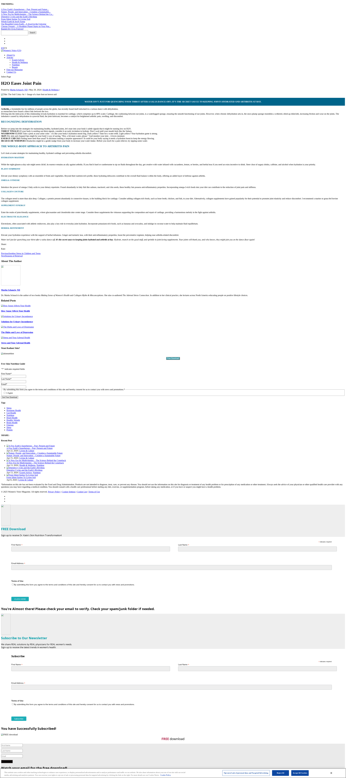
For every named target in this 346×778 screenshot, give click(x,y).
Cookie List (82, 492)
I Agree (9, 393)
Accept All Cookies (300, 773)
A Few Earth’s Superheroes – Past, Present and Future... (25, 9)
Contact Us (11, 72)
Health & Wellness (20, 62)
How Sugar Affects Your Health (15, 311)
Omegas (10, 425)
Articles (9, 57)
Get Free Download (9, 397)
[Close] (331, 773)
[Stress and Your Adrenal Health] (15, 337)
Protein (9, 430)
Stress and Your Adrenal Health (15, 343)
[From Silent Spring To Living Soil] (22, 475)
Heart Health (11, 418)
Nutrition (16, 65)
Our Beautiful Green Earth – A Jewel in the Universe (23, 24)
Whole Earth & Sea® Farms (13, 21)
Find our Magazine (14, 70)
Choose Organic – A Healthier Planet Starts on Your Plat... (26, 26)
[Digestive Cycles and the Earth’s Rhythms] (25, 468)
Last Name (183, 545)
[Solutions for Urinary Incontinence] (17, 316)
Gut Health (11, 413)
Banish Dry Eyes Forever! (12, 29)
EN (2, 48)
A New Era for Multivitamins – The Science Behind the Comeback (35, 463)
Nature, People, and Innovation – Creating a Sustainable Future (33, 455)
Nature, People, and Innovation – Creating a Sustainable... (26, 12)
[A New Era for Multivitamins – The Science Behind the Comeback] (36, 460)
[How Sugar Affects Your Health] (16, 306)
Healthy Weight (13, 420)
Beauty (15, 67)
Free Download (173, 358)
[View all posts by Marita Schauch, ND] (10, 284)
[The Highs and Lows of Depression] (17, 327)
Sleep (8, 427)
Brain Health (11, 422)
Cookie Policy (165, 775)
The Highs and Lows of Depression (17, 332)
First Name (16, 545)
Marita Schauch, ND (19, 90)
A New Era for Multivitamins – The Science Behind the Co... (27, 14)
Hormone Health (13, 410)
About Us (10, 55)
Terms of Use (94, 492)
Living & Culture (26, 451)
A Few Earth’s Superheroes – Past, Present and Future (29, 448)
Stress (8, 408)
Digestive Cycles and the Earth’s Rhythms (19, 17)
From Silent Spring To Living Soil (15, 19)
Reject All (280, 773)
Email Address (18, 563)
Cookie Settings (68, 492)
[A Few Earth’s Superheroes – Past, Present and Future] (30, 446)
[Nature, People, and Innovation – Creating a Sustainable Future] (34, 453)
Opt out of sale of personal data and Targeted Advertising (246, 773)
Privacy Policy (54, 492)
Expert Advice (18, 60)
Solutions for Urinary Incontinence (17, 321)
